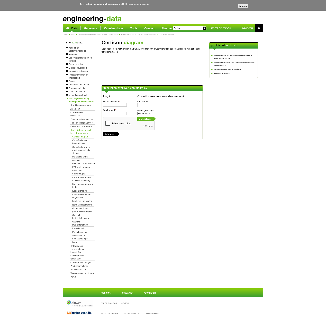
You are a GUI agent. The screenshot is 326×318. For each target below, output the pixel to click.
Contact (149, 28)
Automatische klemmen (222, 73)
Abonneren (150, 293)
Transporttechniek (77, 91)
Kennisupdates (114, 28)
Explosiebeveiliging (78, 68)
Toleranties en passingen (82, 273)
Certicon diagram (80, 137)
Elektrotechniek (76, 64)
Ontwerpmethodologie (80, 262)
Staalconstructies (78, 269)
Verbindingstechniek (78, 95)
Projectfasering (79, 228)
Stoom (72, 81)
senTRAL (125, 303)
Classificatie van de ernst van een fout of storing (81, 150)
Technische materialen (79, 84)
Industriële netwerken (78, 71)
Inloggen (247, 28)
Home (65, 34)
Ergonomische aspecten (81, 119)
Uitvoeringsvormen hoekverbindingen (227, 69)
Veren (73, 277)
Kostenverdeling (79, 191)
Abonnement (169, 28)
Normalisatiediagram (82, 205)
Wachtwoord (109, 110)
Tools (134, 28)
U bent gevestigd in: (146, 110)
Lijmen (73, 242)
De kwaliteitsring (80, 157)
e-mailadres (142, 101)
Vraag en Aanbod (152, 313)
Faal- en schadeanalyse (81, 123)
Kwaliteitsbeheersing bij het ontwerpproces (138, 34)
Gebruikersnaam (111, 101)
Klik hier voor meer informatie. (135, 4)
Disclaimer (127, 293)
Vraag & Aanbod (109, 303)
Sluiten (243, 6)
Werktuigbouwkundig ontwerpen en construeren (98, 34)
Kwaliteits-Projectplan (82, 201)
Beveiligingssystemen (80, 105)
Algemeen (73, 54)
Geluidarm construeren (81, 126)
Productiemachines (79, 266)
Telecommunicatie (77, 88)
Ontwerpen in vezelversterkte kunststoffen (77, 249)
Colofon (106, 293)
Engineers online (131, 313)
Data (74, 28)
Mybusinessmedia (109, 313)
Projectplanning (79, 232)
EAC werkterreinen (81, 167)
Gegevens (90, 28)
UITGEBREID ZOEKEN (220, 28)
